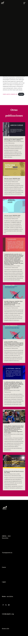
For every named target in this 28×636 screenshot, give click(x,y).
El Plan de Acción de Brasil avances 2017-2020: (14, 472)
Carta (21, 434)
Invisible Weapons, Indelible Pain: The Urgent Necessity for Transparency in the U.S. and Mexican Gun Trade (13, 303)
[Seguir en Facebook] (3, 605)
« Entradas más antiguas (8, 493)
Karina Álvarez (9, 141)
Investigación (7, 308)
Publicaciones (11, 143)
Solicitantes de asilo (16, 475)
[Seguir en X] (6, 605)
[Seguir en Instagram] (9, 605)
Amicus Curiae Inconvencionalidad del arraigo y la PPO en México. (13, 139)
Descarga (21, 94)
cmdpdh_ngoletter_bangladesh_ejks (10, 94)
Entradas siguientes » (20, 493)
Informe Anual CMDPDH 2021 (12, 179)
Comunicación (7, 267)
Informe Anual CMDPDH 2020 (12, 216)
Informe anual (7, 181)
